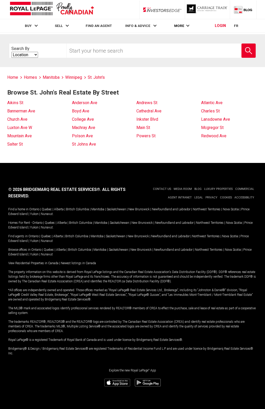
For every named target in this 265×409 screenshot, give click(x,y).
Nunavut (47, 214)
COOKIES (226, 197)
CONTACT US (162, 189)
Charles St (210, 111)
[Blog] (243, 9)
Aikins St (15, 102)
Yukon (34, 214)
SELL (59, 26)
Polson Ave (82, 135)
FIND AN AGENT (99, 26)
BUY (28, 26)
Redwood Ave (213, 135)
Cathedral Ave (148, 111)
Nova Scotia (231, 209)
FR (236, 26)
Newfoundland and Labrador (171, 209)
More (179, 26)
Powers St (146, 135)
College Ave (83, 119)
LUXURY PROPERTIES (218, 189)
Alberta (59, 209)
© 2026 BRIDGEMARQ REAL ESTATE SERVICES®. (54, 189)
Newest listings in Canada (78, 263)
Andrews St (146, 102)
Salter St (15, 144)
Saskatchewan (116, 209)
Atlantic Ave (212, 102)
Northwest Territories (206, 209)
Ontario (34, 209)
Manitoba (97, 209)
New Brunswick (139, 209)
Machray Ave (83, 127)
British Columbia (77, 209)
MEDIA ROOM (183, 189)
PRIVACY (211, 197)
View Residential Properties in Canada (33, 263)
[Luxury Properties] (207, 9)
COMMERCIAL (244, 189)
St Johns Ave (84, 144)
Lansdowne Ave (215, 119)
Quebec (47, 209)
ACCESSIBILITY (244, 197)
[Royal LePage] (51, 9)
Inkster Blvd (147, 119)
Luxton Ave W (19, 127)
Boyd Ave (80, 111)
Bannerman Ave (21, 111)
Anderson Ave (84, 102)
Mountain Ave (19, 135)
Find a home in (18, 209)
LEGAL (198, 197)
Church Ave (17, 119)
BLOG (198, 189)
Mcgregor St (212, 127)
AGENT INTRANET (180, 197)
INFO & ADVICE (137, 26)
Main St (143, 127)
